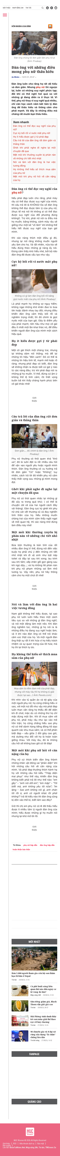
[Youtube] (55, 7)
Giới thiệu (6, 8)
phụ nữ (40, 87)
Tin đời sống (34, 1040)
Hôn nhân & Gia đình (21, 26)
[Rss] (47, 7)
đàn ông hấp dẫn (47, 845)
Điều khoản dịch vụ (27, 1143)
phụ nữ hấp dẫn (30, 845)
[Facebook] (51, 7)
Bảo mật (40, 1143)
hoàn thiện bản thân (21, 849)
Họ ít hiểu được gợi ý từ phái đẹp (31, 136)
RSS (14, 1143)
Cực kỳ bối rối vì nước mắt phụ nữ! (31, 133)
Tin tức (28, 8)
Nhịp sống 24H (35, 995)
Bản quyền (7, 1145)
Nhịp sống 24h (17, 8)
